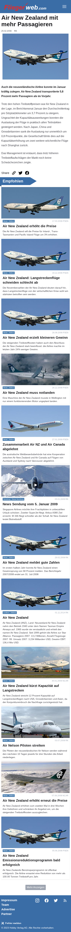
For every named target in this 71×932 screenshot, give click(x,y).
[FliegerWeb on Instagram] (37, 907)
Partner (6, 914)
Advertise (8, 909)
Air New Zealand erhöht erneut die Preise (25, 763)
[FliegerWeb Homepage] (25, 6)
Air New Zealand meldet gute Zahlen (22, 525)
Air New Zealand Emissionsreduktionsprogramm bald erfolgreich (32, 820)
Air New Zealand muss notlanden (20, 355)
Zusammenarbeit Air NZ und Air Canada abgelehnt (31, 407)
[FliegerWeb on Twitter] (55, 907)
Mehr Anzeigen (35, 887)
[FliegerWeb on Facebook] (46, 907)
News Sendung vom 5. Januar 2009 (22, 467)
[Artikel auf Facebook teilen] (27, 173)
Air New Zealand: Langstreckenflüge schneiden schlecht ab (34, 242)
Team (5, 904)
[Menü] (64, 6)
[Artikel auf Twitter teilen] (20, 173)
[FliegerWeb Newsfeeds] (65, 900)
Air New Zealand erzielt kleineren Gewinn (25, 300)
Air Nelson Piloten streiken (17, 708)
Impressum (9, 900)
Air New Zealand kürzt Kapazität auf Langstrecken (30, 648)
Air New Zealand (11, 580)
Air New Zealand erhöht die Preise (21, 189)
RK (15, 31)
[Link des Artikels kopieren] (14, 173)
